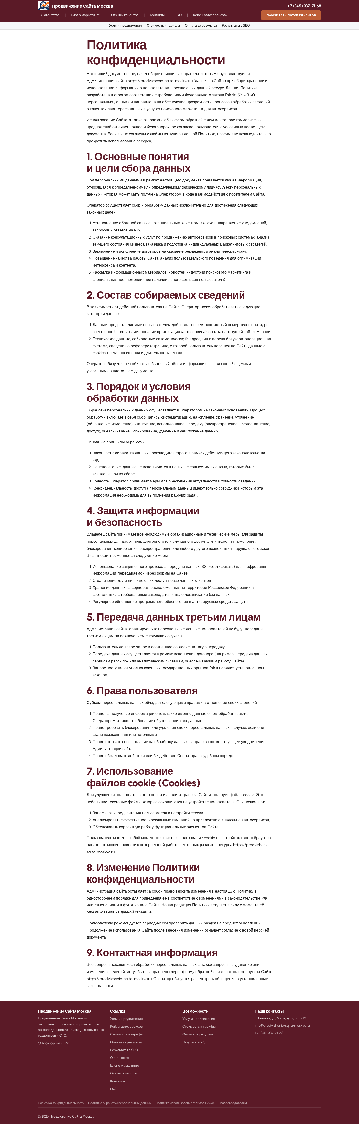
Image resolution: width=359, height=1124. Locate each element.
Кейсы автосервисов (209, 15)
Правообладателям (232, 1103)
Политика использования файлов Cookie (184, 1103)
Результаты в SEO (236, 25)
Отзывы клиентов (124, 15)
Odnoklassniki (50, 1043)
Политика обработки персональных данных (119, 1103)
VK (66, 1043)
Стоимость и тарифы (163, 25)
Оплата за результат (201, 25)
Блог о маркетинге (85, 15)
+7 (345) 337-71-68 (304, 5)
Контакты (157, 15)
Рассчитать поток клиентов (291, 15)
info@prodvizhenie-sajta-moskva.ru (282, 1025)
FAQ (179, 15)
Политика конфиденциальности (61, 1103)
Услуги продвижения (125, 25)
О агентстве (50, 15)
